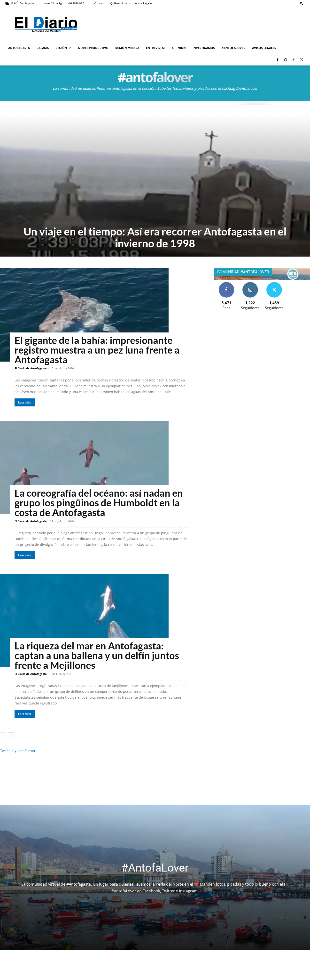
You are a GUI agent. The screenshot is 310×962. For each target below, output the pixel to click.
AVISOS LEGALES (264, 48)
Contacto (100, 3)
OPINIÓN (179, 48)
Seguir (250, 284)
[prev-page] (3, 735)
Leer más (24, 402)
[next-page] (11, 735)
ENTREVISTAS (155, 48)
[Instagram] (285, 59)
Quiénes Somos (120, 3)
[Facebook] (277, 59)
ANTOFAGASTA (19, 48)
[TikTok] (293, 59)
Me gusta (226, 284)
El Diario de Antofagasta (31, 368)
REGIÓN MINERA (127, 48)
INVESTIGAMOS (204, 48)
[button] (301, 3)
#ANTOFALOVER (233, 48)
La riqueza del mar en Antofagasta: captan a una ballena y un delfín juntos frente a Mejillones (97, 655)
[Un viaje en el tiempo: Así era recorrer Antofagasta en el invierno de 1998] (155, 179)
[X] (301, 59)
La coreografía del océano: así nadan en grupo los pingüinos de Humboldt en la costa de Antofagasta (99, 502)
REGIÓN (61, 48)
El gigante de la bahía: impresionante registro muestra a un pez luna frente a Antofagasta (97, 349)
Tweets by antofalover (17, 751)
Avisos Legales (143, 3)
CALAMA (43, 48)
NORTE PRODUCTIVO (93, 48)
